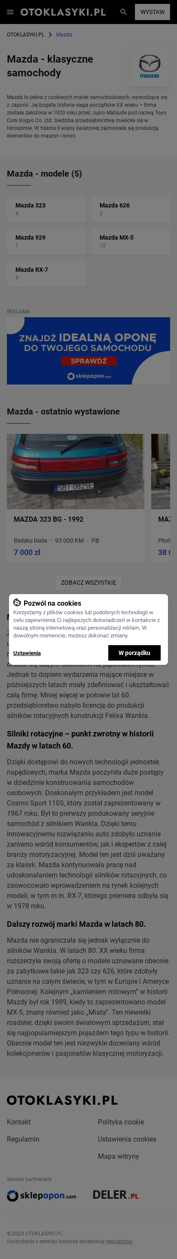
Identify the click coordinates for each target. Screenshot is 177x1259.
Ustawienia (27, 653)
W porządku (134, 652)
